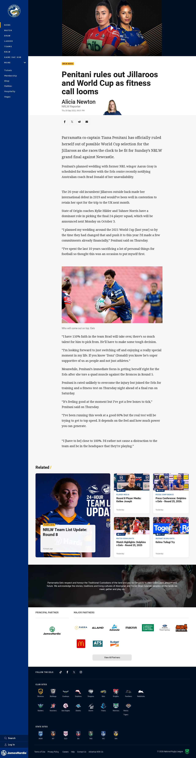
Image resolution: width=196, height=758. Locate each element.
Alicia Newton (79, 101)
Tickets (8, 70)
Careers (65, 751)
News (7, 25)
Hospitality (9, 91)
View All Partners (112, 657)
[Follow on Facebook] (67, 672)
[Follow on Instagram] (81, 672)
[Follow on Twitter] (74, 672)
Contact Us (81, 751)
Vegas (7, 96)
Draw (7, 36)
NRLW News (68, 64)
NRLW (7, 52)
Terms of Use (39, 751)
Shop (6, 80)
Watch (8, 30)
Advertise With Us (96, 751)
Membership (10, 75)
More (7, 62)
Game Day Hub (12, 57)
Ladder (8, 41)
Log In (11, 744)
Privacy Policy (53, 751)
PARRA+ (8, 86)
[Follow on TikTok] (60, 672)
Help (73, 751)
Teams (8, 46)
